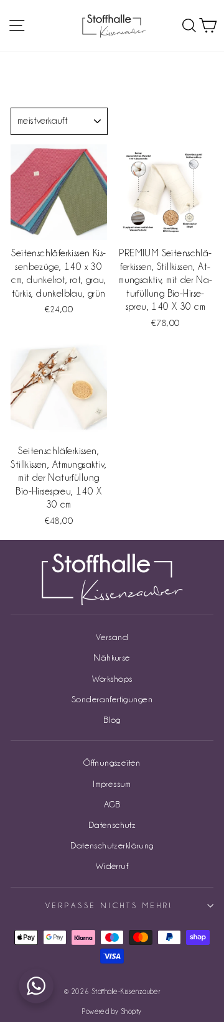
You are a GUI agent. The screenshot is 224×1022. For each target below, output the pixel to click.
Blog (112, 719)
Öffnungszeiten (112, 762)
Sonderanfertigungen (112, 699)
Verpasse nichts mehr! (108, 905)
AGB (112, 804)
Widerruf (112, 865)
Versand (112, 636)
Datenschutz (112, 824)
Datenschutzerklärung (111, 845)
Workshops (112, 678)
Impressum (112, 783)
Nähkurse (111, 657)
